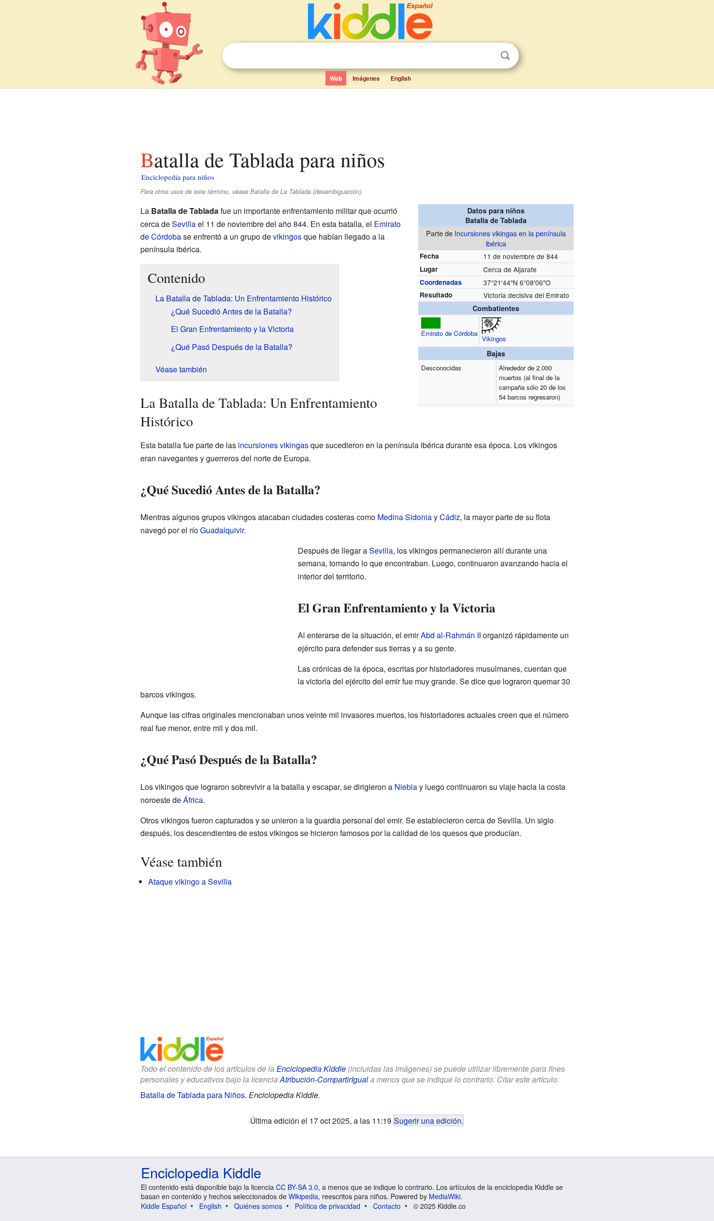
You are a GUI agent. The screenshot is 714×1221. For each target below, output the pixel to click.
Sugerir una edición (427, 1120)
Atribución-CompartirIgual (324, 1079)
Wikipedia (303, 1196)
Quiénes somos (258, 1206)
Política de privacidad (327, 1206)
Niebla (405, 786)
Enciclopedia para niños (177, 177)
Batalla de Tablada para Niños (192, 1094)
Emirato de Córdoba (449, 333)
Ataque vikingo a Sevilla (190, 881)
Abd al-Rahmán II (451, 635)
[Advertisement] (356, 116)
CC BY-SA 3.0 (297, 1187)
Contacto (387, 1206)
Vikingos (494, 338)
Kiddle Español (164, 1206)
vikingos (287, 236)
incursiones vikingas (273, 445)
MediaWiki (444, 1196)
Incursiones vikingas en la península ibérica (510, 238)
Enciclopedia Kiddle (311, 1068)
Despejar (485, 56)
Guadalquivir (222, 530)
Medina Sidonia (404, 517)
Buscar (505, 56)
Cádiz (450, 517)
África (193, 799)
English (401, 78)
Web (336, 78)
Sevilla (184, 223)
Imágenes (366, 78)
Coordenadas (441, 282)
